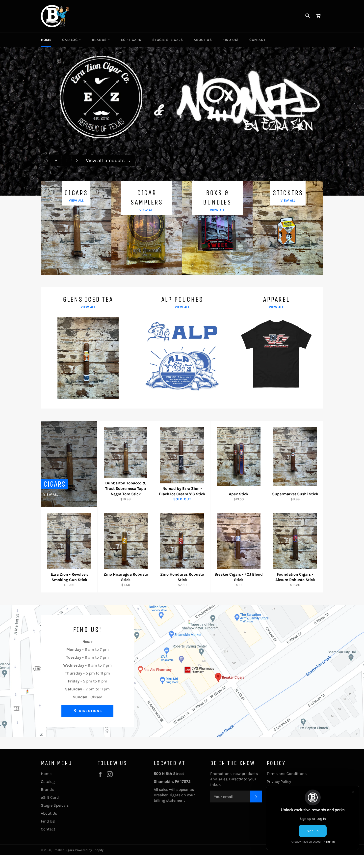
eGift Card (131, 40)
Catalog (70, 40)
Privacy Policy (279, 781)
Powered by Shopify (89, 850)
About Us (203, 40)
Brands (100, 40)
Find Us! (230, 40)
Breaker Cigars (63, 850)
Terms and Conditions (287, 773)
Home (46, 40)
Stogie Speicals (167, 40)
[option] (182, 121)
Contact (257, 40)
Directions (90, 711)
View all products (108, 160)
